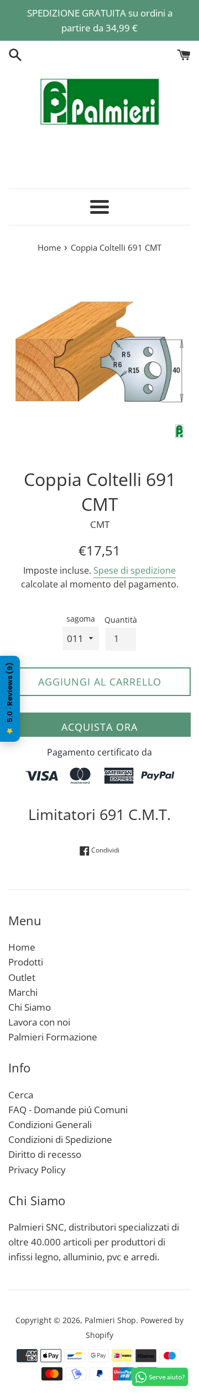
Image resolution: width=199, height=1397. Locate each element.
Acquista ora (99, 726)
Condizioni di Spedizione (60, 1139)
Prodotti (25, 962)
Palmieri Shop (110, 1320)
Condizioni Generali (50, 1124)
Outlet (21, 977)
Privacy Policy (37, 1169)
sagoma (80, 618)
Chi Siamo (29, 1007)
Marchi (23, 992)
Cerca (20, 1094)
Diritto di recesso (44, 1154)
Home (21, 947)
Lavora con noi (39, 1022)
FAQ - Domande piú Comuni (68, 1109)
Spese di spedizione (134, 570)
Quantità (120, 619)
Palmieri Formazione (52, 1037)
